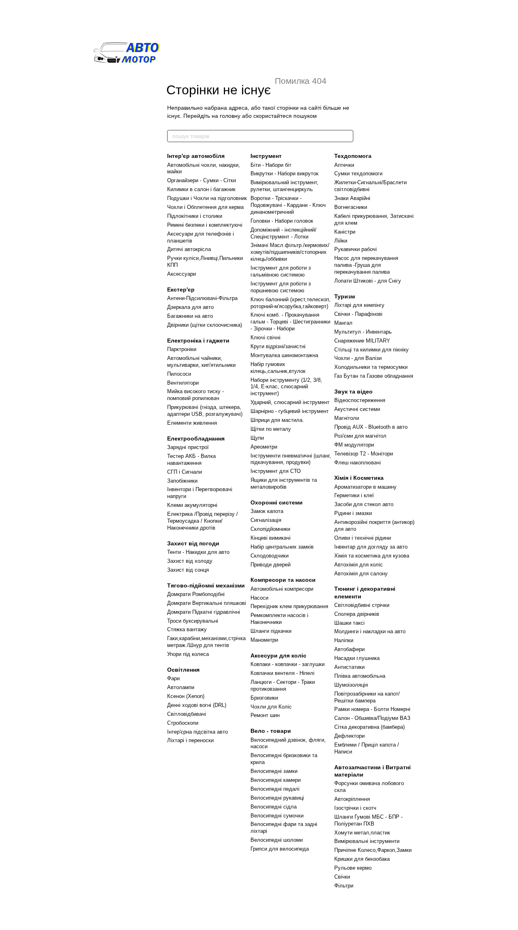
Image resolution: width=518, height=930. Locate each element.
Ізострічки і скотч (355, 808)
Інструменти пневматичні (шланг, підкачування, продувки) (291, 459)
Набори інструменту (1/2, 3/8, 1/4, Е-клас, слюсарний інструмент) (286, 387)
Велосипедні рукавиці (277, 798)
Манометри (264, 640)
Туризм (344, 296)
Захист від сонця (188, 570)
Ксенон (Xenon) (185, 696)
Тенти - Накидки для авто (198, 552)
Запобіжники (182, 481)
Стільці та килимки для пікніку (371, 350)
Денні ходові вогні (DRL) (196, 705)
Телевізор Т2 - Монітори (363, 454)
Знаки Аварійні (352, 198)
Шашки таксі (349, 623)
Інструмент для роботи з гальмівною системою (281, 271)
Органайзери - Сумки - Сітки (201, 180)
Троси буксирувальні (192, 621)
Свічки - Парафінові (358, 314)
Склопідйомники (270, 529)
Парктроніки (181, 349)
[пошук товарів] (346, 136)
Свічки (342, 877)
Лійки (340, 241)
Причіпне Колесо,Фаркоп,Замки (373, 850)
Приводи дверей (271, 565)
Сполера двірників (356, 614)
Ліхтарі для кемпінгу (359, 305)
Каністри (344, 232)
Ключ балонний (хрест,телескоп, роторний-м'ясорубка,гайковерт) (291, 302)
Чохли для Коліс (271, 707)
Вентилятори (183, 383)
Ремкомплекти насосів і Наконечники (279, 618)
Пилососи (179, 374)
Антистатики (349, 667)
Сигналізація (266, 520)
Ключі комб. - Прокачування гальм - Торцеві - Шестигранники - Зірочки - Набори (290, 322)
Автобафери (349, 649)
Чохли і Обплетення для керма (205, 207)
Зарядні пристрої (188, 447)
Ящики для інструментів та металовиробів (284, 483)
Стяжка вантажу (187, 629)
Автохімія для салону (361, 573)
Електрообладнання (196, 438)
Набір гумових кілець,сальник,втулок (278, 367)
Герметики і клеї (354, 495)
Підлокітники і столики (194, 216)
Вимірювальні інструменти (366, 841)
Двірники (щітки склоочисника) (204, 325)
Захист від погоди (193, 543)
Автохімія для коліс (358, 565)
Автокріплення (352, 799)
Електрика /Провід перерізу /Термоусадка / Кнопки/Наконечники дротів (202, 521)
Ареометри (264, 447)
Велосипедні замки (274, 771)
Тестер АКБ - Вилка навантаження (191, 459)
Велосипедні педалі (275, 789)
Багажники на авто (190, 316)
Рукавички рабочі (355, 249)
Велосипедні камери (276, 780)
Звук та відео (353, 391)
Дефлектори (349, 736)
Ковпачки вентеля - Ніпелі (282, 673)
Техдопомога (353, 156)
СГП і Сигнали (184, 472)
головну (230, 116)
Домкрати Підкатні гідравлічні (203, 612)
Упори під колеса (188, 654)
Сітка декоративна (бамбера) (369, 727)
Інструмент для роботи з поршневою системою (281, 287)
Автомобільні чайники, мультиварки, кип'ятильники (201, 361)
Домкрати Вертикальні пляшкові (206, 603)
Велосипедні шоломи (277, 840)
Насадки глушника (357, 658)
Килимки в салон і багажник (201, 189)
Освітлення (183, 669)
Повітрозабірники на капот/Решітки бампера (367, 697)
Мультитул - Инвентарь (363, 332)
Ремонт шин (265, 715)
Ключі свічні (265, 337)
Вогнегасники (350, 207)
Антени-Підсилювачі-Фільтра (202, 298)
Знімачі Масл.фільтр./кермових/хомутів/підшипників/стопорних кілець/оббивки (290, 252)
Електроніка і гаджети (198, 340)
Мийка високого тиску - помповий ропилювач (195, 394)
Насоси (259, 598)
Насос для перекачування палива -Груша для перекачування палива (366, 265)
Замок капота (267, 511)
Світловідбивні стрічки (361, 605)
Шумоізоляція (351, 685)
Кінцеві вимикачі (271, 538)
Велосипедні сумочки (277, 816)
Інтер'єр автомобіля (196, 156)
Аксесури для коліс (278, 655)
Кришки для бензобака (362, 859)
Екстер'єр (181, 289)
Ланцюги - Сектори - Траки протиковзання (283, 685)
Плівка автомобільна (359, 676)
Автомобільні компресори (282, 589)
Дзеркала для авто (190, 307)
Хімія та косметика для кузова (371, 556)
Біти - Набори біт (271, 165)
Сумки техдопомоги (358, 173)
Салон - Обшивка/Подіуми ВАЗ (372, 718)
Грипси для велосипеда (280, 849)
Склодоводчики (270, 556)
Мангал (343, 323)
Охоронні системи (277, 502)
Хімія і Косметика (359, 478)
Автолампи (180, 687)
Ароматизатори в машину (365, 487)
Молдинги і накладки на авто (369, 631)
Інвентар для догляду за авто (371, 547)
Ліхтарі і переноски (190, 740)
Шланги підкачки (271, 631)
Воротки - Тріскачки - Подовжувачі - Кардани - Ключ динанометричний (288, 205)
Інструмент (266, 156)
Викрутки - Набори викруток (284, 173)
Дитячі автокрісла (189, 249)
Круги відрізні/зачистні (278, 346)
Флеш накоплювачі (357, 463)
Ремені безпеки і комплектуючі (204, 225)
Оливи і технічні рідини (362, 538)
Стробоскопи (182, 723)
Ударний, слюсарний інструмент (290, 402)
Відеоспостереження (359, 400)
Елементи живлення (192, 423)
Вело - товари (271, 731)
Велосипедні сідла (274, 807)
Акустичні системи (357, 409)
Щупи (257, 438)
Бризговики (264, 698)
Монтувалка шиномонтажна (284, 355)
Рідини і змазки (353, 513)
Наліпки (343, 640)
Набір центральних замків (282, 547)
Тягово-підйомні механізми (206, 585)
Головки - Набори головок (282, 221)
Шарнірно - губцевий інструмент (290, 411)
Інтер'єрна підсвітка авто (197, 732)
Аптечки (344, 165)
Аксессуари (181, 274)
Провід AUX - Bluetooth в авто (371, 427)
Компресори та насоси (283, 580)
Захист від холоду (189, 561)
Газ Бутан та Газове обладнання (373, 376)
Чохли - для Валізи (358, 358)
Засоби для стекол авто (363, 504)
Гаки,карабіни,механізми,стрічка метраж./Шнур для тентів (206, 641)
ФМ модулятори (354, 445)
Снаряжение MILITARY (362, 341)
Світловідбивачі (186, 714)
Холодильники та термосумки (371, 367)
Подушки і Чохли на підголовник (207, 198)
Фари (173, 678)
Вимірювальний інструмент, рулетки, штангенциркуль (284, 185)
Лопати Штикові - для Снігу (367, 281)
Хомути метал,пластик (362, 833)
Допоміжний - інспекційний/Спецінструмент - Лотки (283, 233)
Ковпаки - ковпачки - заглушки (288, 664)
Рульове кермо (353, 868)
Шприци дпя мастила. (277, 420)
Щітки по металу (271, 429)
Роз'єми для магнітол (360, 436)
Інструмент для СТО (276, 471)
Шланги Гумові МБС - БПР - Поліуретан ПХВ (368, 820)
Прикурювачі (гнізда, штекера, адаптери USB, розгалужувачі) (204, 410)
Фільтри (343, 886)
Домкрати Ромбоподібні (196, 594)
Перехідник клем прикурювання (289, 606)
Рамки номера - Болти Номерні (372, 709)
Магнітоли (346, 418)
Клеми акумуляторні (192, 505)
